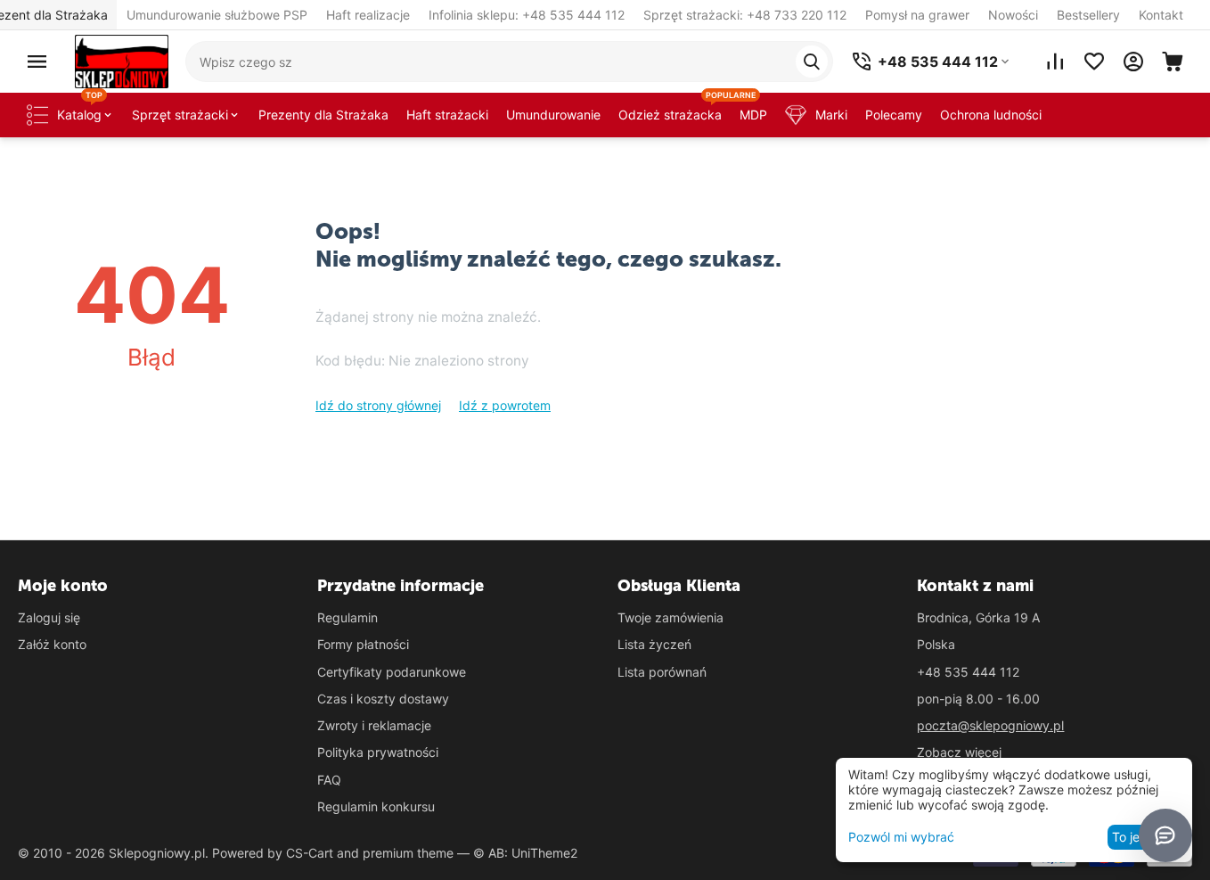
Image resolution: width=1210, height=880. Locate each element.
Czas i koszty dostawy (383, 698)
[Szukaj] (812, 61)
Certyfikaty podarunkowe (391, 671)
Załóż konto (52, 644)
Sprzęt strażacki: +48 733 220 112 (744, 14)
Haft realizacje (368, 14)
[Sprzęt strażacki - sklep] (121, 60)
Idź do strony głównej (378, 405)
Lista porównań (662, 671)
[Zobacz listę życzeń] (1094, 61)
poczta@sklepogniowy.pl (990, 725)
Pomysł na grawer (917, 14)
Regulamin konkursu (376, 806)
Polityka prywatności (377, 752)
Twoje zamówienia (670, 617)
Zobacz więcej (959, 752)
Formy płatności (363, 644)
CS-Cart (309, 852)
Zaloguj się (49, 617)
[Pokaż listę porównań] (1055, 61)
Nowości (1013, 14)
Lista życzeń (654, 644)
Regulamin (347, 617)
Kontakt (1161, 14)
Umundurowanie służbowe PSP (217, 14)
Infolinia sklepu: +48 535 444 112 (527, 14)
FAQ (329, 779)
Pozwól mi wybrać (901, 836)
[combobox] (509, 61)
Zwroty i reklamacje (374, 725)
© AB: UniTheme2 (525, 852)
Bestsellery (1088, 14)
